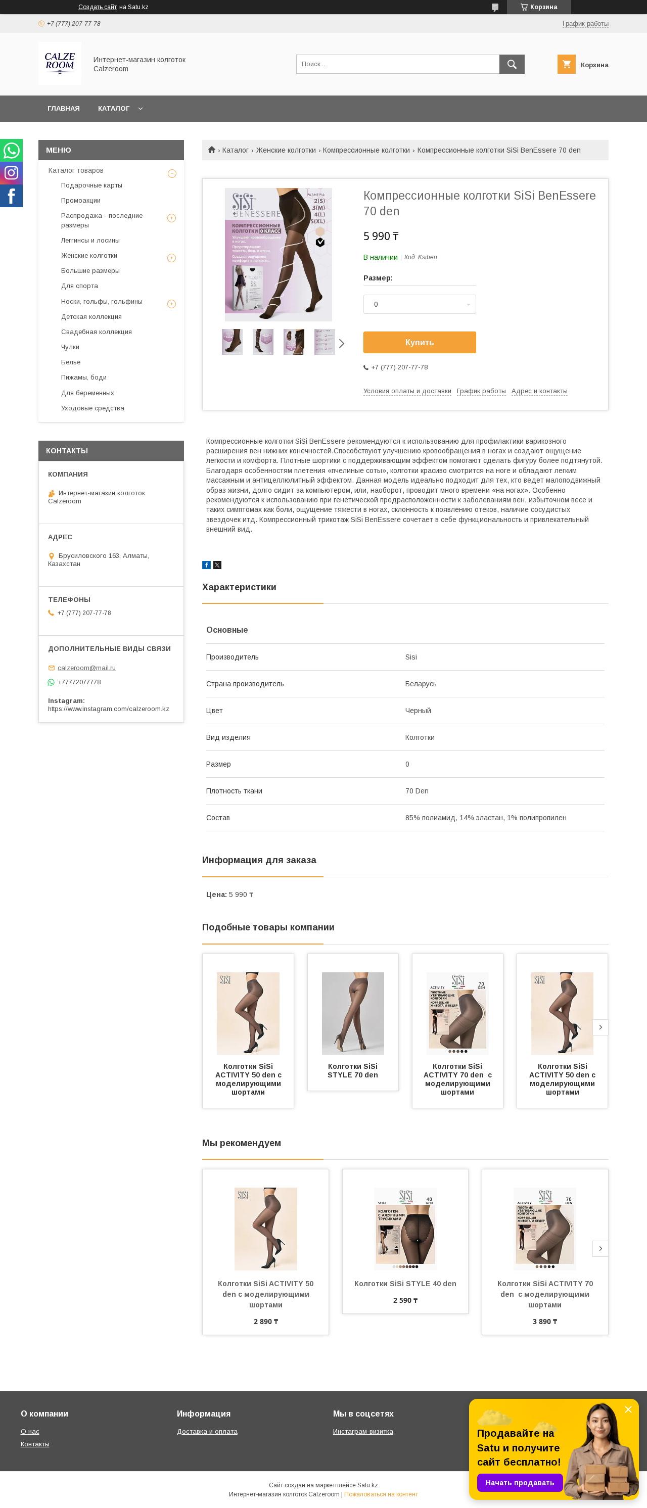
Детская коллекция (91, 316)
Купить (419, 342)
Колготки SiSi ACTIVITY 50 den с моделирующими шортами (249, 1079)
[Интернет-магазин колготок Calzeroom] (59, 82)
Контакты (35, 1444)
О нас (30, 1431)
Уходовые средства (92, 408)
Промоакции (81, 200)
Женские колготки (286, 150)
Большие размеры (90, 270)
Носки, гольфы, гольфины (102, 301)
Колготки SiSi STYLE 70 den (354, 1070)
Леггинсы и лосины (90, 240)
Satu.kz (367, 1485)
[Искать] (512, 64)
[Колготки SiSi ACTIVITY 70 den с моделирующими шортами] (457, 1004)
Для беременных (87, 393)
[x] (217, 566)
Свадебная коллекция (96, 332)
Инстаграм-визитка (363, 1431)
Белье (70, 362)
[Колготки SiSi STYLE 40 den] (406, 1219)
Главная (64, 108)
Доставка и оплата (207, 1431)
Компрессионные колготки (366, 150)
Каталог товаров (76, 170)
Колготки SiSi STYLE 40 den (405, 1284)
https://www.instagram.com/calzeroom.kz (108, 709)
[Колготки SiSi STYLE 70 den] (353, 1004)
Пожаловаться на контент (381, 1494)
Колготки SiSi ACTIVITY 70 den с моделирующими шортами (459, 1079)
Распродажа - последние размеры (102, 220)
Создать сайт (97, 7)
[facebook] (206, 566)
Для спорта (79, 286)
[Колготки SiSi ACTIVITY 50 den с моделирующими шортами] (248, 1004)
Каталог (113, 108)
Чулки (70, 347)
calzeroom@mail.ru (87, 668)
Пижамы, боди (84, 377)
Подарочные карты (91, 185)
